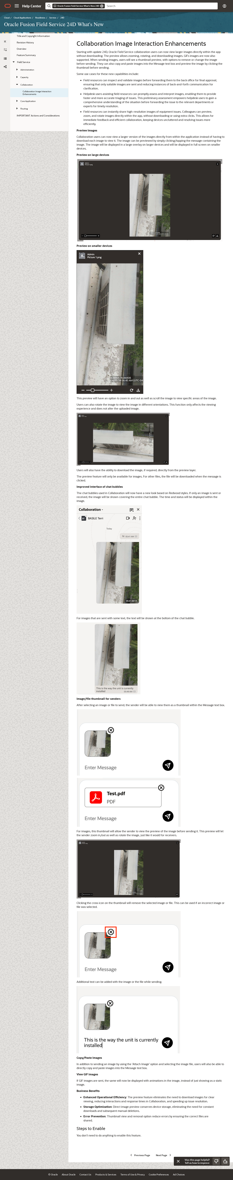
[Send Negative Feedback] (216, 1161)
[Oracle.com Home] (7, 5)
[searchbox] (161, 6)
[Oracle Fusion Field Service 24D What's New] (5, 58)
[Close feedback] (178, 1161)
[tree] (39, 76)
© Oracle (53, 1174)
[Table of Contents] (5, 41)
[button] (16, 6)
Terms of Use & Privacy (132, 1174)
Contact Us (85, 1174)
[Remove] (102, 6)
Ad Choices (179, 1174)
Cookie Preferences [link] (159, 1174)
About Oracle (68, 1174)
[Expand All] (5, 50)
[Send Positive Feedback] (225, 1161)
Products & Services (105, 1174)
